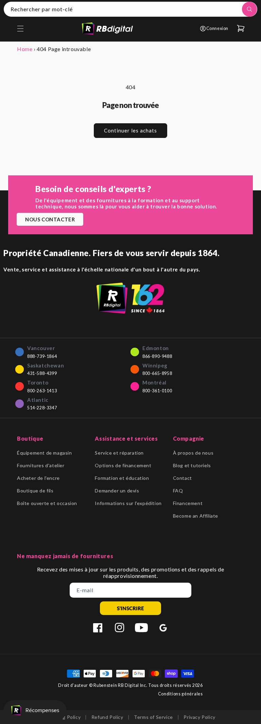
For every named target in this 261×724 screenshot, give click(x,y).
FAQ (178, 490)
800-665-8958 (157, 373)
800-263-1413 (42, 390)
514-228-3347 (42, 407)
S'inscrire (130, 608)
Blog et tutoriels (192, 465)
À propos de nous (193, 453)
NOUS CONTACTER (50, 219)
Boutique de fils (35, 490)
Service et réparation (119, 453)
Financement (188, 503)
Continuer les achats (130, 130)
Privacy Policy (199, 717)
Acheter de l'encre (38, 478)
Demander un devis (117, 490)
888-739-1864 (42, 356)
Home (24, 49)
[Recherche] (249, 9)
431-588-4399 (42, 373)
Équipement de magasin (44, 453)
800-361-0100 (157, 390)
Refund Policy (107, 717)
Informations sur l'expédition (128, 503)
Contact (182, 478)
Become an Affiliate (195, 516)
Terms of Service (153, 717)
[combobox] (130, 9)
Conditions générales (180, 693)
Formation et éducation (122, 478)
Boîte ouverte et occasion (47, 503)
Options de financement (123, 465)
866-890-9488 (157, 356)
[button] (20, 28)
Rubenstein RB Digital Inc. (120, 685)
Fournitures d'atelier (41, 465)
